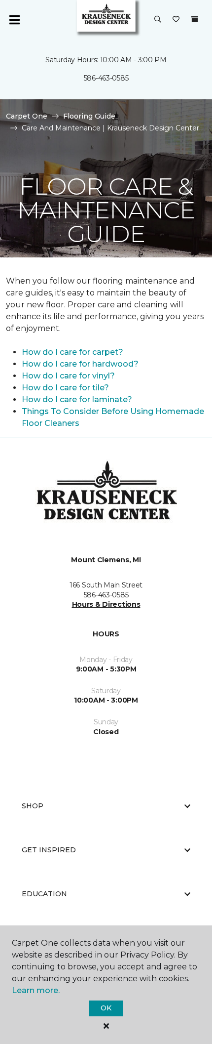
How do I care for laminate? (77, 399)
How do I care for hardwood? (80, 364)
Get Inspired (49, 849)
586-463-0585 (106, 78)
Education (44, 893)
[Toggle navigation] (14, 19)
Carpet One (26, 116)
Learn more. (36, 990)
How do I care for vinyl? (68, 375)
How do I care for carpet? (72, 352)
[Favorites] (176, 20)
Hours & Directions (106, 604)
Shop (32, 805)
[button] (157, 20)
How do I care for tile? (65, 387)
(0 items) (194, 19)
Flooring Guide (89, 116)
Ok (106, 1007)
